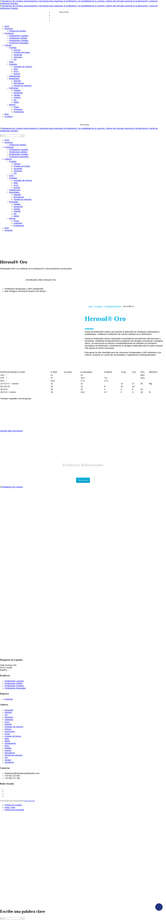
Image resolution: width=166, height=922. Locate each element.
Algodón (8, 712)
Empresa (9, 699)
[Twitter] (52, 13)
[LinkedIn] (52, 20)
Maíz (7, 738)
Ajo (6, 715)
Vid (6, 757)
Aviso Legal (10, 807)
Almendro (9, 717)
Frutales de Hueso (13, 736)
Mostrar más (83, 480)
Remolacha (10, 753)
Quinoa (8, 750)
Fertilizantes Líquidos (14, 681)
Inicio (90, 306)
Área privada (64, 12)
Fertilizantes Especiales (15, 688)
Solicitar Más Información (11, 431)
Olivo (7, 746)
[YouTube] (52, 17)
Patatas (8, 748)
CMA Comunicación (29, 801)
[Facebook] (52, 15)
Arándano (9, 719)
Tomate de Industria (13, 755)
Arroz (7, 722)
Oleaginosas (10, 743)
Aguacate (9, 710)
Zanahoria (9, 762)
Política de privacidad (14, 810)
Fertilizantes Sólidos (14, 683)
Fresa (7, 734)
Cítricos (8, 729)
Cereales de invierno (14, 727)
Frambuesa (10, 731)
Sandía (8, 760)
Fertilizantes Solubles (14, 686)
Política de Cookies (13, 805)
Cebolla (8, 724)
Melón (7, 741)
